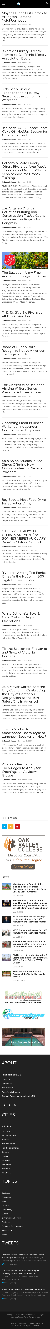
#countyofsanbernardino (35, 1260)
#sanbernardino (18, 1295)
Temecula (6, 1164)
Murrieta (6, 1168)
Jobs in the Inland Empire (21, 1326)
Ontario (5, 1152)
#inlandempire (8, 1260)
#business (6, 1279)
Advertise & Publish (11, 1092)
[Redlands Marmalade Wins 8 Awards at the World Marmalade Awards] (6, 974)
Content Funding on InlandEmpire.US (18, 1096)
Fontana (5, 1139)
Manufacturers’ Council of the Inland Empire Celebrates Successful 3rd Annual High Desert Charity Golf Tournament (30, 888)
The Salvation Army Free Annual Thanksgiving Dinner (24, 274)
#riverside (16, 1279)
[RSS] (10, 826)
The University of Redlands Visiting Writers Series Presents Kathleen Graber (23, 388)
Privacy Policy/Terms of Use (29, 1317)
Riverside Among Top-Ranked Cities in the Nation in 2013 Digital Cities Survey (25, 576)
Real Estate (7, 1230)
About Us (6, 1079)
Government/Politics (11, 1217)
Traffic (5, 1234)
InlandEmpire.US (11, 1074)
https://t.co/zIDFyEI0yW (32, 1257)
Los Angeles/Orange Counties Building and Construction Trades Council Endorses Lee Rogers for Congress (24, 216)
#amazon (6, 1295)
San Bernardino (9, 1135)
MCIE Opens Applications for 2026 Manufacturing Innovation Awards (30, 931)
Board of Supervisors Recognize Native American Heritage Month (23, 350)
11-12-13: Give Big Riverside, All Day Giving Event (22, 314)
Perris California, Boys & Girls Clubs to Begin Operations (21, 617)
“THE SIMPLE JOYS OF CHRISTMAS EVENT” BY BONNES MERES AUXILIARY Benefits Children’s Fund (24, 537)
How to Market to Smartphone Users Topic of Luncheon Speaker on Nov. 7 (24, 733)
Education (6, 1197)
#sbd (28, 1295)
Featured (6, 1222)
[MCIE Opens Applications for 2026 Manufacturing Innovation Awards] (6, 933)
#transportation (38, 1295)
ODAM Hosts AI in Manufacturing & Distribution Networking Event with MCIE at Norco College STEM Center (30, 959)
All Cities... (6, 1172)
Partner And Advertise (17, 1323)
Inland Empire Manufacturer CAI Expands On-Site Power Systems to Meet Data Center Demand (29, 944)
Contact (36, 1326)
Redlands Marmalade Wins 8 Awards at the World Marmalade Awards (29, 974)
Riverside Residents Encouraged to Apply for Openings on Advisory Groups (21, 770)
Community (7, 1209)
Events (5, 1213)
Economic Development (12, 1226)
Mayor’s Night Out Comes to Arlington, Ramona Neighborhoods (24, 16)
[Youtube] (17, 826)
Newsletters (7, 1087)
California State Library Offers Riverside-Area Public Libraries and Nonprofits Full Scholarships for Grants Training (25, 170)
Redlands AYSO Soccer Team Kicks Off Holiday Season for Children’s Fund (25, 131)
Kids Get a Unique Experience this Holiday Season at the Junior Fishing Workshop (25, 94)
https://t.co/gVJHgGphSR (13, 1292)
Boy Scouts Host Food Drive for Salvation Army (24, 501)
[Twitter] (4, 826)
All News (6, 1205)
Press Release (10, 25)
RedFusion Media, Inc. (28, 1314)
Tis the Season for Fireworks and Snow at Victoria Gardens (24, 652)
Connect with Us (35, 1323)
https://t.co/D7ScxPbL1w (13, 1276)
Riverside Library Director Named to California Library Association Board (24, 54)
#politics (19, 1260)
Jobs (4, 1201)
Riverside (6, 1131)
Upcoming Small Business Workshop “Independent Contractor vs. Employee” (22, 426)
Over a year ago (10, 1264)
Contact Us (7, 1083)
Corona (5, 1156)
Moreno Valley (8, 1143)
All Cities (7, 1126)
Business (6, 1193)
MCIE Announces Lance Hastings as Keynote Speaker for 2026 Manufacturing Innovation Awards (29, 919)
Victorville (6, 1160)
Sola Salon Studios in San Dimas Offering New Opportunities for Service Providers (22, 466)
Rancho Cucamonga (10, 1147)
